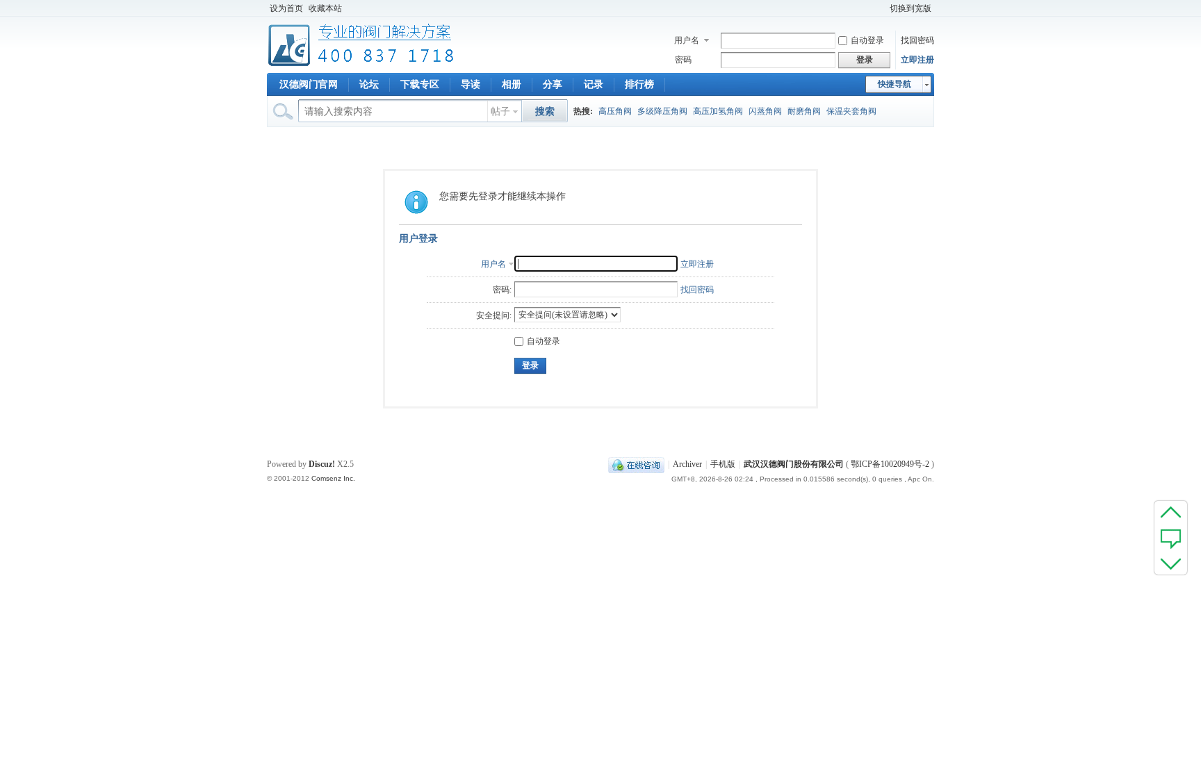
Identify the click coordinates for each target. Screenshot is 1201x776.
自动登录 (867, 40)
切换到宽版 (910, 8)
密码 (683, 60)
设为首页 (286, 8)
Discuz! (322, 464)
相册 (511, 84)
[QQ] (636, 464)
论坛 (369, 84)
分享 (552, 84)
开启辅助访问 (880, 8)
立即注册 (917, 60)
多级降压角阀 (662, 111)
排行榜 (639, 84)
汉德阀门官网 (308, 84)
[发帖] (1171, 538)
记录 (593, 84)
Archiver (687, 464)
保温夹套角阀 (851, 111)
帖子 (500, 111)
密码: (502, 290)
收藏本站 (325, 8)
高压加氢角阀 (718, 111)
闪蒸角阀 (765, 111)
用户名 (686, 40)
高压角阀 (615, 111)
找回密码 (917, 40)
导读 (470, 84)
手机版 (722, 464)
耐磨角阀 (804, 111)
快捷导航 (894, 84)
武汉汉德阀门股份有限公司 (794, 464)
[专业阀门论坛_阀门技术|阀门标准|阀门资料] (361, 64)
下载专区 (419, 84)
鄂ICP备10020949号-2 (890, 464)
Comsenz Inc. (333, 478)
